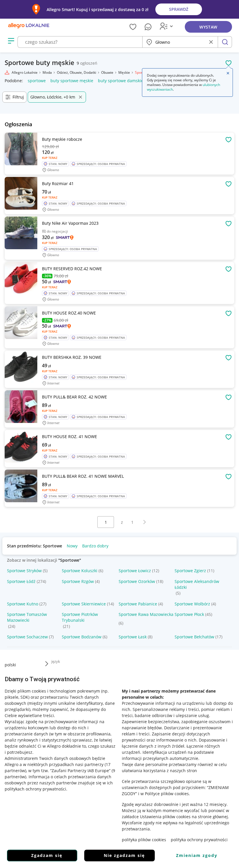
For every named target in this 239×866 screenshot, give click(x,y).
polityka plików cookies (144, 839)
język (55, 661)
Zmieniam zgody (196, 855)
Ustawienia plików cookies (165, 816)
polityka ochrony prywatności (199, 839)
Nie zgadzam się (124, 855)
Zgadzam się (46, 855)
